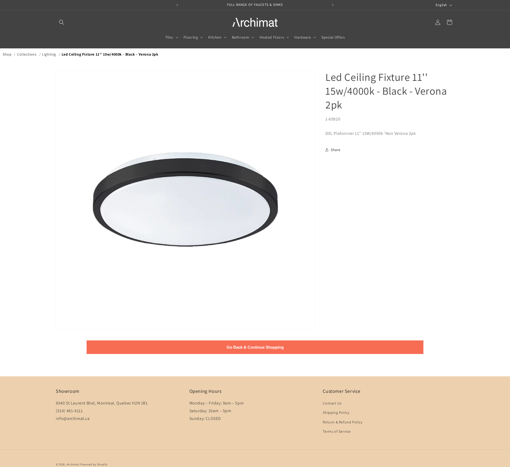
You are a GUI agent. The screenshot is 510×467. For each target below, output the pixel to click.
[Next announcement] (333, 5)
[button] (61, 22)
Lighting (49, 54)
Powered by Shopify (94, 464)
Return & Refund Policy (342, 422)
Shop (7, 54)
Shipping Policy (336, 412)
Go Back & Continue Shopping (255, 347)
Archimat (73, 464)
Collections (27, 54)
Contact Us (332, 403)
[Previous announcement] (177, 5)
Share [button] (336, 149)
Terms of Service (337, 431)
